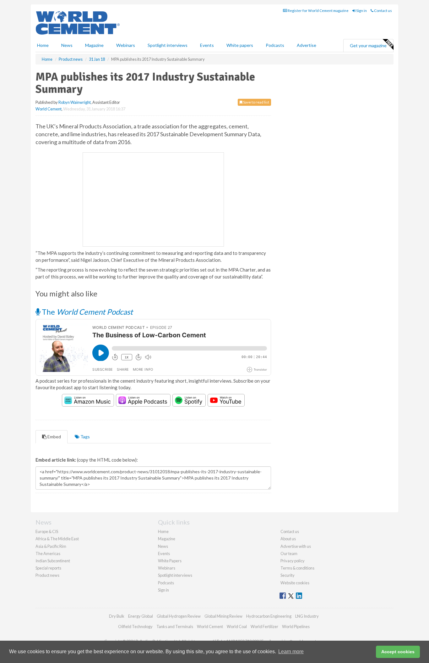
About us (288, 538)
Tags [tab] (84, 436)
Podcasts (275, 45)
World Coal (237, 626)
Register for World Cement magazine (318, 10)
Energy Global (140, 616)
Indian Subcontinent (52, 560)
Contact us (382, 10)
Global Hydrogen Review (179, 616)
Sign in (361, 10)
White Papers (170, 560)
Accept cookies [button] (398, 651)
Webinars (125, 45)
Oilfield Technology (135, 626)
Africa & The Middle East (57, 538)
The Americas (47, 553)
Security (287, 575)
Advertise (306, 45)
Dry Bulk (116, 616)
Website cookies (294, 582)
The (86, 311)
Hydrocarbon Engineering (268, 616)
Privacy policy (292, 560)
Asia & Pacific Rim (50, 546)
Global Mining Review (223, 616)
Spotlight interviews (167, 45)
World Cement (48, 108)
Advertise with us (295, 546)
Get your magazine (368, 45)
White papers (239, 45)
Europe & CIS (46, 531)
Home (43, 45)
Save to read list (255, 102)
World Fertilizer (264, 626)
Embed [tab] (53, 436)
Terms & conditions (297, 567)
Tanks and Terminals (174, 626)
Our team (288, 553)
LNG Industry (307, 616)
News (163, 546)
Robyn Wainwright (74, 102)
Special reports (48, 567)
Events (207, 45)
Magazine (94, 45)
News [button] (67, 45)
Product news (47, 575)
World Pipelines (296, 626)
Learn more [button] (291, 651)
